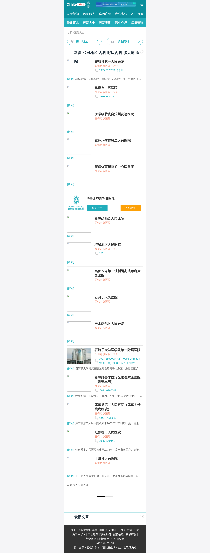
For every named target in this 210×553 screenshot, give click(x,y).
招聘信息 (118, 534)
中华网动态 (117, 538)
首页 (70, 32)
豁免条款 (91, 538)
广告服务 (93, 534)
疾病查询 (137, 22)
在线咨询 (131, 207)
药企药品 (89, 14)
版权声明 (131, 534)
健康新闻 (73, 14)
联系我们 (105, 534)
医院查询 (105, 22)
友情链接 (103, 538)
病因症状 (105, 14)
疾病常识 (121, 14)
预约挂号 (97, 207)
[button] (101, 496)
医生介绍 (121, 22)
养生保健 (137, 14)
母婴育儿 (73, 22)
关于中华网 (79, 534)
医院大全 (89, 22)
